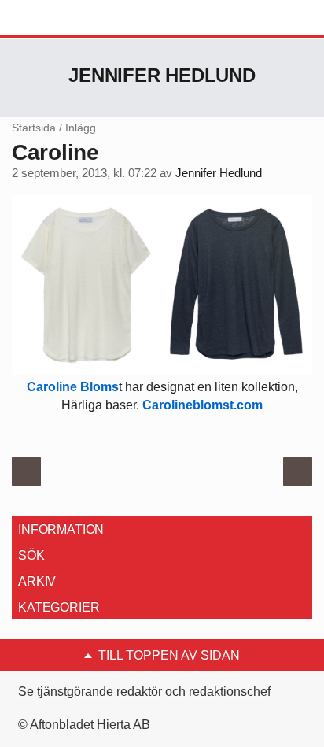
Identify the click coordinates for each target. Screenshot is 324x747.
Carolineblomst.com (202, 405)
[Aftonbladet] (71, 18)
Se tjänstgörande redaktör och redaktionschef (144, 691)
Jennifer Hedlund (161, 75)
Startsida (34, 127)
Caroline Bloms (73, 387)
